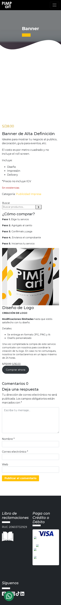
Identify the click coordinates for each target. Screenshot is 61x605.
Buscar (6, 203)
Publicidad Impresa (28, 194)
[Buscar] (38, 207)
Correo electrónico (15, 451)
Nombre (8, 438)
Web (5, 464)
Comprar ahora (15, 369)
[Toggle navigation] (54, 5)
